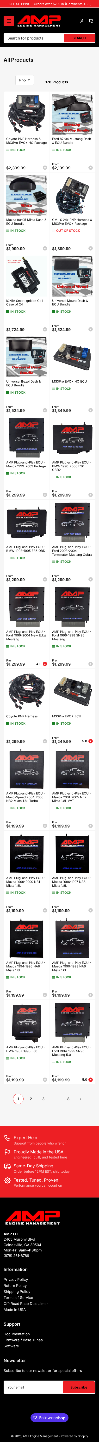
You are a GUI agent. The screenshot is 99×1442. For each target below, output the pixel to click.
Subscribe (78, 1387)
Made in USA (15, 1309)
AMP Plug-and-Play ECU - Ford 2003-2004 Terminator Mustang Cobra (72, 550)
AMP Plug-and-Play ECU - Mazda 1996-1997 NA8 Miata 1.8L (71, 881)
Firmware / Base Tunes (23, 1340)
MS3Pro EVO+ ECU (66, 716)
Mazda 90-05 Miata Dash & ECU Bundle (26, 221)
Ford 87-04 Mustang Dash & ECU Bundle (71, 141)
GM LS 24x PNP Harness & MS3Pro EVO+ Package (72, 221)
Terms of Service (18, 1297)
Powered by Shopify (74, 1436)
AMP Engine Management (40, 1436)
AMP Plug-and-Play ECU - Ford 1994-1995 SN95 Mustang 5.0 (71, 1051)
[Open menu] (9, 21)
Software (11, 1346)
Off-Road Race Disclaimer (26, 1303)
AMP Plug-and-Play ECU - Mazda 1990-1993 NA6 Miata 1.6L (71, 966)
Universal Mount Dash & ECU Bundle (70, 302)
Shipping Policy (17, 1291)
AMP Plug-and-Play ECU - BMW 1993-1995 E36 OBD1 (26, 549)
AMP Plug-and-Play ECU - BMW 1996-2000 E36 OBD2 (71, 466)
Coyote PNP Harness (22, 716)
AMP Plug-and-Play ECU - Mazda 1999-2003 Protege (26, 464)
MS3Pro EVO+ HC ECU (69, 381)
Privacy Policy (16, 1279)
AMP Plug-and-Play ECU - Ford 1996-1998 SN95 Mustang (71, 635)
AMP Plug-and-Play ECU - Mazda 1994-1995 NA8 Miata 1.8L (25, 966)
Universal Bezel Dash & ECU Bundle (23, 383)
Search (79, 38)
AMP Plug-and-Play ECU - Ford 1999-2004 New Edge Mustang (26, 635)
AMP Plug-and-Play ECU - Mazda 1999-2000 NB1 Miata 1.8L (25, 881)
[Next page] (81, 1099)
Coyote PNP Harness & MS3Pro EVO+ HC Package (26, 141)
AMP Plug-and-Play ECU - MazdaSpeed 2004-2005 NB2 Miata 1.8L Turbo (25, 797)
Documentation (17, 1334)
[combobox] (49, 38)
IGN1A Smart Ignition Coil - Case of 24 (25, 302)
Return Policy (15, 1285)
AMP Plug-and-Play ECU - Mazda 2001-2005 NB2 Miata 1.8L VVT (71, 797)
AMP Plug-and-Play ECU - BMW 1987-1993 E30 (25, 1049)
